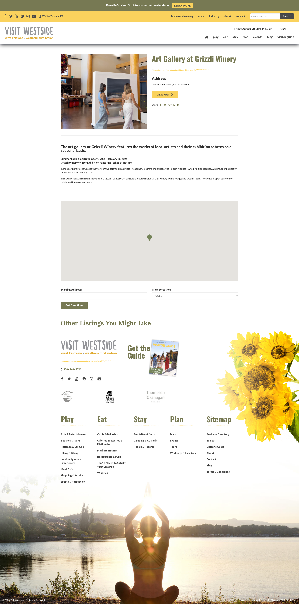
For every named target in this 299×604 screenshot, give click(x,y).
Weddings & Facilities (183, 452)
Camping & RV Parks (146, 440)
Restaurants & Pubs (109, 456)
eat (225, 37)
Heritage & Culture (72, 446)
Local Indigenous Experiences (71, 461)
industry (214, 16)
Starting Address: (71, 289)
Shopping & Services (73, 475)
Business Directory (217, 434)
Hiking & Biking (69, 452)
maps (201, 16)
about (227, 16)
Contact (211, 459)
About (210, 452)
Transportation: (161, 289)
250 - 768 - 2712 (72, 369)
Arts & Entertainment (74, 434)
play (215, 37)
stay (235, 37)
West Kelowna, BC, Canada (275, 29)
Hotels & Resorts (144, 446)
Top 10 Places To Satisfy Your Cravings (111, 464)
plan (245, 37)
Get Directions (74, 305)
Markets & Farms (107, 450)
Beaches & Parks (70, 440)
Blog (270, 37)
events (257, 37)
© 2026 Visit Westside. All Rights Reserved (23, 600)
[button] (149, 237)
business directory (182, 16)
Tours (173, 446)
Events (174, 440)
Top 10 (210, 440)
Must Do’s (67, 469)
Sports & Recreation (73, 481)
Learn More (182, 5)
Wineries (102, 472)
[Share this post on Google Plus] (169, 105)
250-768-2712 (52, 16)
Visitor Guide (286, 37)
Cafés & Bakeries (107, 434)
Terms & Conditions (218, 471)
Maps (173, 434)
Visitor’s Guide (215, 446)
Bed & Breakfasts (144, 434)
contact (240, 16)
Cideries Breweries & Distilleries (109, 442)
